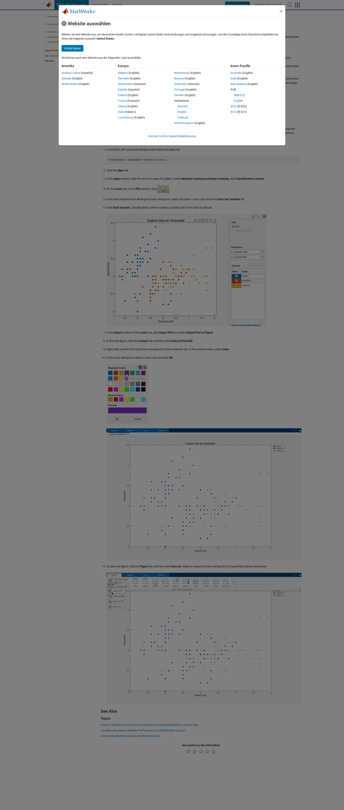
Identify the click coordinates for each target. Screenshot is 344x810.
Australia (235, 72)
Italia (121, 111)
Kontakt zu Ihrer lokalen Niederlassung (172, 136)
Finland (122, 95)
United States (70, 84)
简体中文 (239, 95)
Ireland (122, 106)
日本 (233, 106)
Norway (179, 78)
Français (183, 117)
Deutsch (183, 106)
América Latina (71, 72)
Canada (66, 78)
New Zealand (238, 84)
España (122, 89)
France (122, 100)
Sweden (179, 95)
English (182, 111)
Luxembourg (126, 117)
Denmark (123, 78)
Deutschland (125, 84)
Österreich (180, 84)
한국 (233, 111)
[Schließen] (281, 11)
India (233, 78)
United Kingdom (184, 123)
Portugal (179, 89)
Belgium (123, 72)
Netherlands (181, 72)
